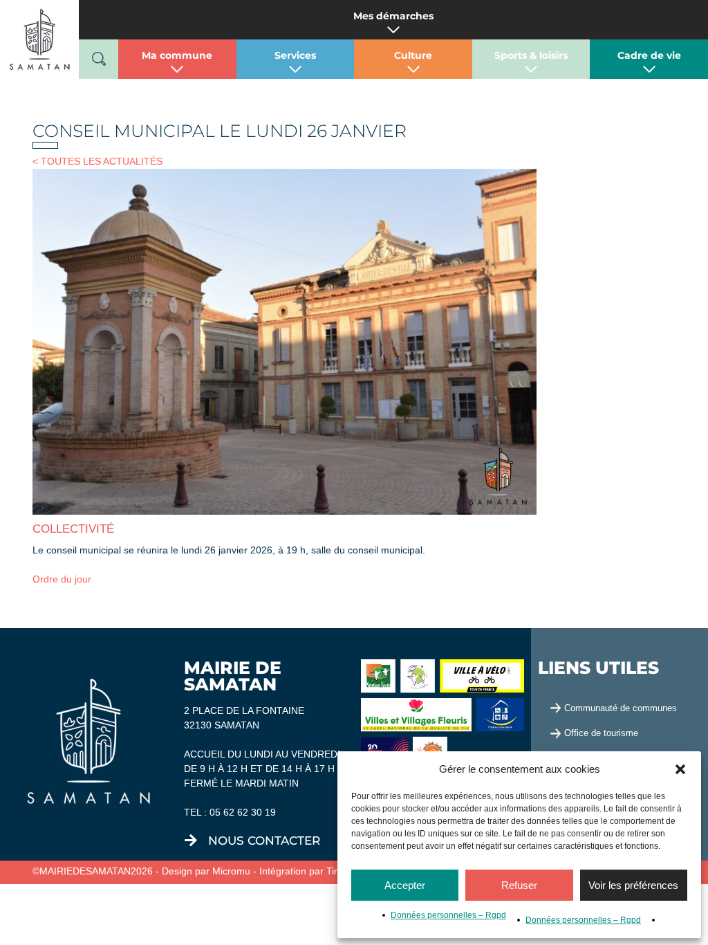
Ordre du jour (61, 579)
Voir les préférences (633, 885)
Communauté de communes (620, 708)
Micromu (231, 871)
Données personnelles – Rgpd (448, 915)
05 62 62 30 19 (242, 812)
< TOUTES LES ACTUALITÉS (97, 161)
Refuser (519, 885)
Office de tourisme (601, 733)
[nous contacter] (191, 840)
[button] (680, 769)
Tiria (335, 871)
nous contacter (264, 840)
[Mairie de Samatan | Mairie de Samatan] (39, 38)
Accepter (404, 885)
